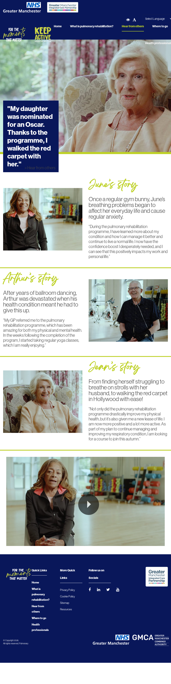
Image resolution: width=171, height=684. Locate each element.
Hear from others (133, 26)
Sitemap (64, 602)
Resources (66, 609)
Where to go (160, 26)
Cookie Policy (67, 596)
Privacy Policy (67, 590)
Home (58, 26)
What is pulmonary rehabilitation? (91, 26)
